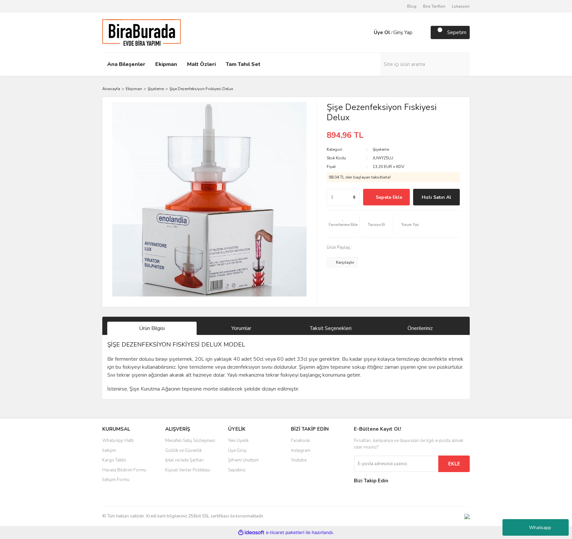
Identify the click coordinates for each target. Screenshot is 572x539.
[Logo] (141, 32)
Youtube (299, 460)
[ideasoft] (251, 532)
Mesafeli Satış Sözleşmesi (190, 441)
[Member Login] (367, 32)
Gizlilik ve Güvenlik (183, 451)
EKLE (454, 463)
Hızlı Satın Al (436, 197)
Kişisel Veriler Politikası (187, 470)
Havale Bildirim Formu (124, 470)
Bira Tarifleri (434, 6)
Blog (411, 6)
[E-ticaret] (285, 533)
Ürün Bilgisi (152, 328)
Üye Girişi (237, 451)
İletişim (109, 451)
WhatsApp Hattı (118, 441)
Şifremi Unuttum (243, 460)
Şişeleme (381, 149)
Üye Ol (382, 32)
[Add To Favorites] (343, 224)
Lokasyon (461, 6)
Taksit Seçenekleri (331, 328)
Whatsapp (540, 527)
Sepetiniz (237, 470)
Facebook (300, 441)
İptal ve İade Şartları (184, 460)
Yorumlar (241, 328)
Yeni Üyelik (238, 441)
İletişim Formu (115, 480)
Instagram (300, 451)
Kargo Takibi (114, 460)
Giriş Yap (402, 32)
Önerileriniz (420, 328)
